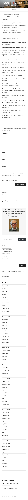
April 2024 (4, 364)
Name (3, 152)
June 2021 (4, 460)
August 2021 (5, 455)
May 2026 (4, 294)
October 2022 (5, 415)
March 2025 (5, 333)
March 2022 (5, 435)
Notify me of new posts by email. (10, 180)
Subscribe (21, 239)
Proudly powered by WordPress (9, 496)
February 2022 (5, 438)
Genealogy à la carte (7, 249)
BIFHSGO (4, 256)
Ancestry (4, 483)
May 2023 (4, 395)
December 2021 (6, 443)
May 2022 (4, 429)
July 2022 (4, 424)
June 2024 (4, 359)
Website (4, 166)
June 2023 (4, 393)
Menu (14, 9)
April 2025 (4, 331)
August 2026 (5, 286)
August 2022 (5, 421)
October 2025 (5, 314)
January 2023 (5, 407)
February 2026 (5, 302)
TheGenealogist (6, 485)
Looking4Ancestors (7, 251)
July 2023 (4, 390)
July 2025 (4, 322)
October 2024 (5, 347)
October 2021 (5, 449)
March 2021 (5, 469)
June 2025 (4, 325)
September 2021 (6, 452)
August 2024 (5, 353)
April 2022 (4, 432)
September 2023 (6, 384)
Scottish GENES (6, 253)
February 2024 (5, 370)
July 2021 (4, 457)
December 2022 (6, 410)
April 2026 (4, 297)
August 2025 (5, 319)
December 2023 (6, 376)
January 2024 (5, 373)
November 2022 (6, 412)
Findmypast (10, 483)
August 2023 (5, 387)
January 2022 (5, 441)
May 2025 (4, 328)
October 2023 (5, 381)
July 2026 (4, 288)
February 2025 (5, 336)
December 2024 (6, 342)
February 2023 (5, 404)
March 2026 (5, 300)
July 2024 (4, 356)
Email (3, 159)
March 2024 (5, 367)
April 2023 (4, 398)
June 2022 (4, 426)
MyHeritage (16, 483)
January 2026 (5, 305)
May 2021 (4, 463)
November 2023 (6, 378)
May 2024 (4, 362)
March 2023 (5, 401)
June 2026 (4, 291)
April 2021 (4, 466)
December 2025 (6, 308)
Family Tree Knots (6, 248)
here (3, 273)
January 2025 (5, 339)
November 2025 (6, 311)
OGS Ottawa (5, 258)
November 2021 (6, 446)
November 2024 (6, 345)
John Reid (16, 14)
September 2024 (6, 350)
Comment (5, 133)
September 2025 (6, 316)
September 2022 (6, 418)
